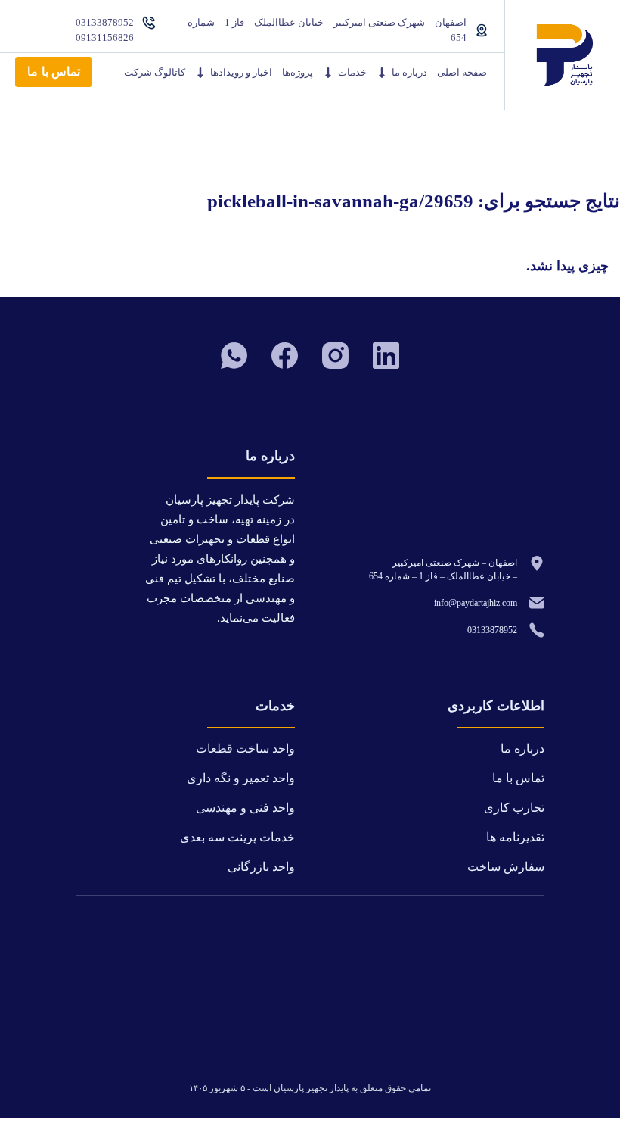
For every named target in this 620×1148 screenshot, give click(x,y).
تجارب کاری (514, 807)
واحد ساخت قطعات (245, 748)
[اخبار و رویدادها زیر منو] (200, 72)
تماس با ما (53, 71)
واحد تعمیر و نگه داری (241, 778)
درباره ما (409, 72)
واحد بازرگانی (261, 866)
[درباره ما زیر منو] (381, 72)
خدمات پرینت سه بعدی (237, 837)
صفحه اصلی (462, 72)
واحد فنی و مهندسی (245, 807)
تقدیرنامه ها (515, 837)
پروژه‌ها (297, 72)
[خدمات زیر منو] (328, 72)
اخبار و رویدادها (241, 72)
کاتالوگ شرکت (154, 72)
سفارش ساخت (505, 866)
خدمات (352, 72)
